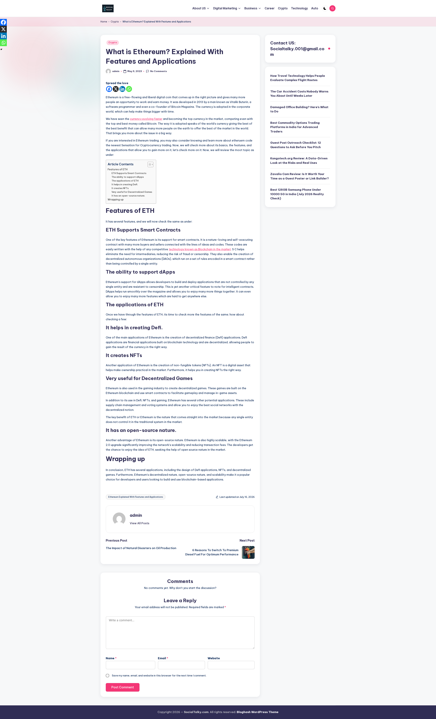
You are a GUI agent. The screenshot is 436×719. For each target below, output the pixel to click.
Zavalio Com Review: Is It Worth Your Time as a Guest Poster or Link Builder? (299, 176)
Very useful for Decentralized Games (132, 192)
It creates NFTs (120, 188)
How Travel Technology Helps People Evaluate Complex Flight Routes (297, 78)
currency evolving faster (146, 119)
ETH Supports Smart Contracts (129, 173)
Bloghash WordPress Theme (257, 712)
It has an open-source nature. (128, 195)
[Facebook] (109, 89)
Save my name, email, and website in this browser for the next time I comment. (159, 675)
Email (163, 658)
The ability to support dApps (128, 177)
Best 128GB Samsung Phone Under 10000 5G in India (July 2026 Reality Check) (297, 194)
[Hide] (1, 49)
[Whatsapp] (129, 89)
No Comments (158, 71)
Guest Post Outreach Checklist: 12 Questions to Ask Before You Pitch (295, 145)
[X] (116, 89)
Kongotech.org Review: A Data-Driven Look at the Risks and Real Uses (299, 161)
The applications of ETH (125, 180)
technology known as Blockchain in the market (200, 249)
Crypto (115, 21)
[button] (139, 523)
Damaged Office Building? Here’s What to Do (299, 109)
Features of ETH (118, 169)
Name (111, 658)
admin (136, 515)
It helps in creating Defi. (125, 184)
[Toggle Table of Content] (149, 164)
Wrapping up (116, 199)
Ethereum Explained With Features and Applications (135, 496)
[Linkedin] (122, 89)
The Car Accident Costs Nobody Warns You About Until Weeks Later (299, 94)
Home (103, 21)
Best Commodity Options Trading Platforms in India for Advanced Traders (295, 127)
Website (214, 658)
